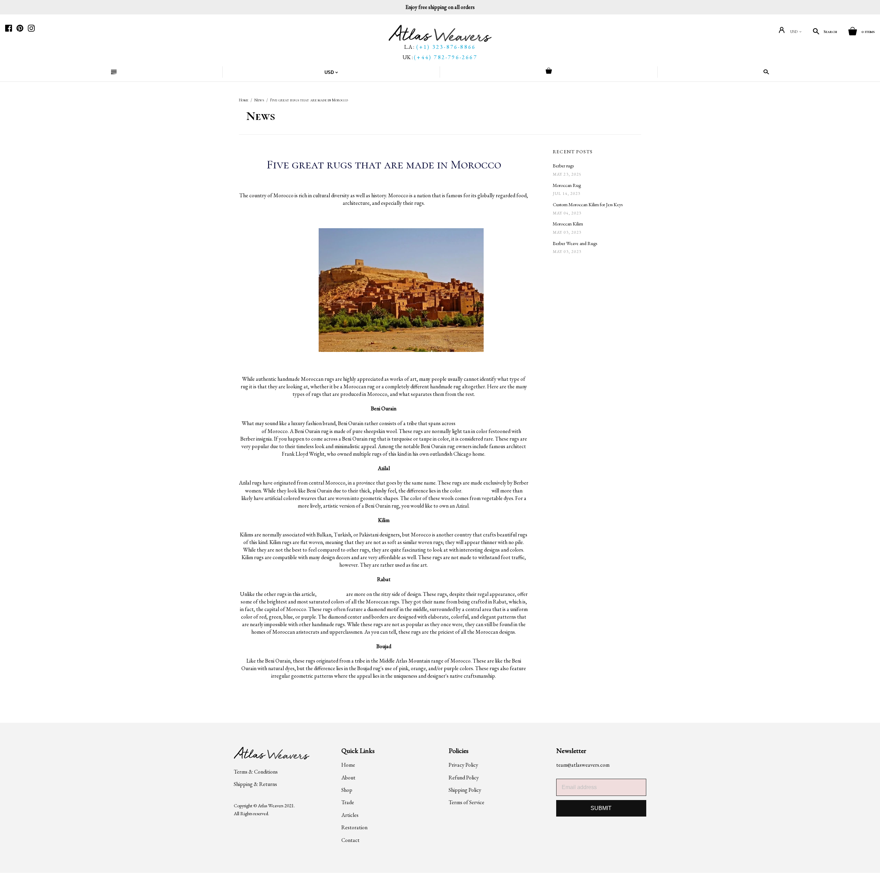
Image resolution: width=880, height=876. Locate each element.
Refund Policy (464, 777)
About (348, 777)
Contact (350, 840)
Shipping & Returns (255, 784)
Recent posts (573, 151)
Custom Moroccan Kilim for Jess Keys (588, 204)
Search (830, 31)
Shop (346, 790)
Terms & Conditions (256, 771)
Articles (350, 815)
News (259, 100)
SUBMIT (601, 808)
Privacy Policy (463, 764)
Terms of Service (466, 802)
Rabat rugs (331, 594)
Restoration (354, 827)
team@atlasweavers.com (582, 764)
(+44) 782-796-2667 (445, 57)
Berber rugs (563, 166)
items (868, 31)
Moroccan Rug (567, 185)
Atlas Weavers (270, 805)
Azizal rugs (477, 490)
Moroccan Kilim (568, 224)
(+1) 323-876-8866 (446, 47)
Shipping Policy (465, 790)
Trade (347, 802)
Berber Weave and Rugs (575, 243)
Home (243, 100)
